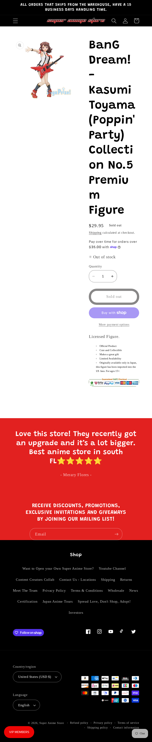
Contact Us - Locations (77, 580)
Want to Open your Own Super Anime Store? (58, 568)
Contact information (126, 727)
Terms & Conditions (87, 590)
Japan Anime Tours (58, 601)
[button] (15, 20)
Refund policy (79, 722)
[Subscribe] (116, 534)
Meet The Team (25, 590)
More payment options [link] (114, 324)
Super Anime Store (51, 723)
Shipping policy (97, 727)
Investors (76, 613)
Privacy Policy (54, 590)
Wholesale (116, 590)
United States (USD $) (34, 677)
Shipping (95, 232)
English (24, 705)
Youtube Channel (112, 568)
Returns (126, 580)
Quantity (95, 266)
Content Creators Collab (35, 580)
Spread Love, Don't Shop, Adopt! (104, 601)
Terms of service (128, 722)
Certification (27, 601)
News (133, 590)
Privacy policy (103, 722)
